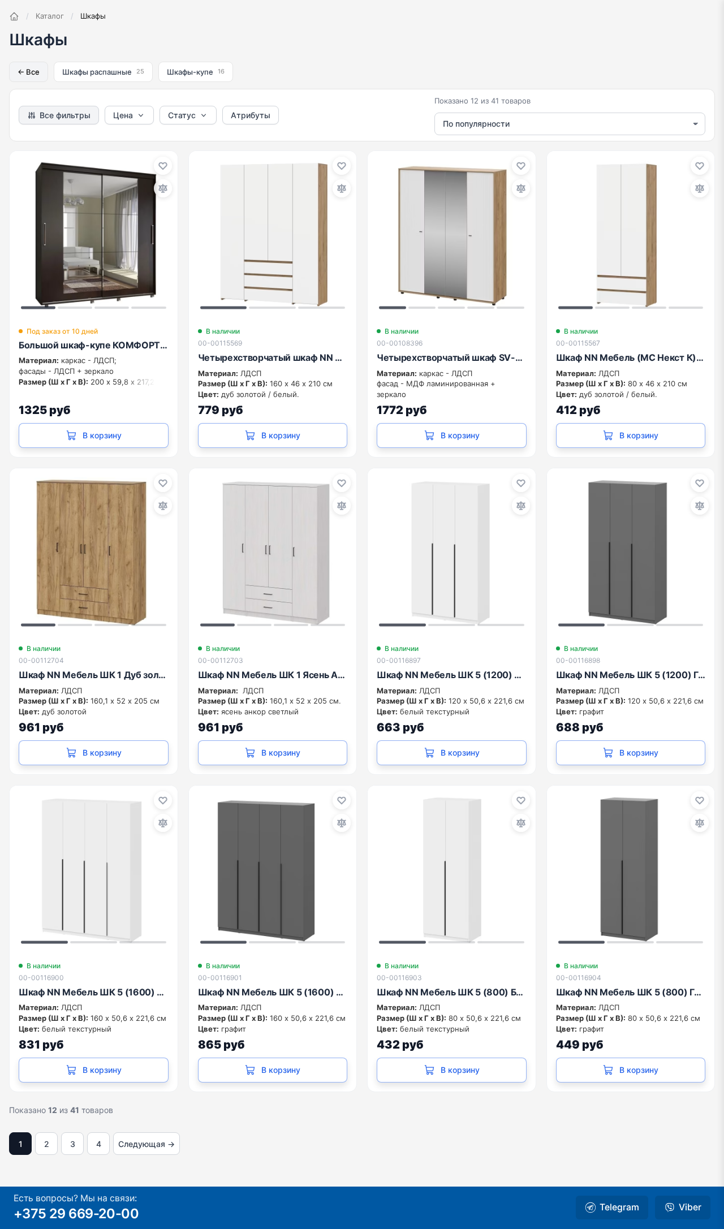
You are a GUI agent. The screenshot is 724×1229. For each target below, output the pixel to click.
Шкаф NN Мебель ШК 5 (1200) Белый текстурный (452, 674)
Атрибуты (250, 115)
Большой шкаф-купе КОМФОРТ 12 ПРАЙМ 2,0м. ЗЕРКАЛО (94, 345)
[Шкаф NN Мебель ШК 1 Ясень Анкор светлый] (272, 552)
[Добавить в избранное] (163, 166)
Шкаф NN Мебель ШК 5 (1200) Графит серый (631, 674)
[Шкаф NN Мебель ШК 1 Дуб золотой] (93, 552)
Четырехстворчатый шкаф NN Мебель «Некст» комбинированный (273, 357)
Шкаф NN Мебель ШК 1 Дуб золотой (94, 674)
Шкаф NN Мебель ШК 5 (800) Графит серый (631, 992)
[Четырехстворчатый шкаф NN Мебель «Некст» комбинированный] (272, 235)
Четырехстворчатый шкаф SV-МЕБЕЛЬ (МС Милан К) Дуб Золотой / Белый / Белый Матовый (452, 357)
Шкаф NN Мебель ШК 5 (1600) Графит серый (273, 992)
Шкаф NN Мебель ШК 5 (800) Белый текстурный (452, 992)
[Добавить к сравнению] (163, 188)
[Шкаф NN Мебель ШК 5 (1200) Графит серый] (630, 552)
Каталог (50, 15)
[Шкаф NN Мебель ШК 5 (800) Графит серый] (630, 869)
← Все (29, 71)
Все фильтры (65, 115)
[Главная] (14, 16)
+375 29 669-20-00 (76, 1213)
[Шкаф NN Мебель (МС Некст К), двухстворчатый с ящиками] (630, 235)
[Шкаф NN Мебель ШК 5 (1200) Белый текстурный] (451, 552)
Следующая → (146, 1144)
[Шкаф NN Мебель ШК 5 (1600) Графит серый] (272, 869)
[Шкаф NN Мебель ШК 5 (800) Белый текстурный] (451, 869)
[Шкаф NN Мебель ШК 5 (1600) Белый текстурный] (93, 869)
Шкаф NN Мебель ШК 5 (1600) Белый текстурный (94, 992)
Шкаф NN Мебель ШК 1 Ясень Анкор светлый (273, 674)
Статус (182, 115)
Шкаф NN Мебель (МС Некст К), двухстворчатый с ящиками (631, 357)
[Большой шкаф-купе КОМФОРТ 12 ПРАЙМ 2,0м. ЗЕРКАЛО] (93, 235)
